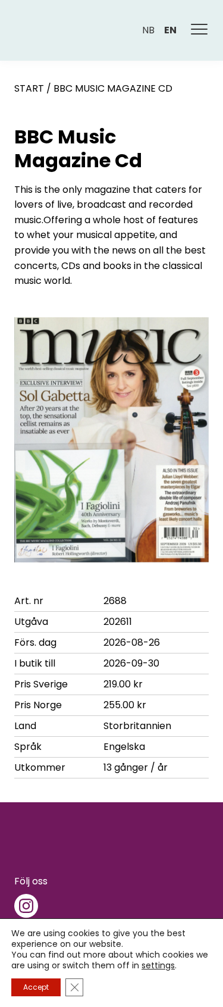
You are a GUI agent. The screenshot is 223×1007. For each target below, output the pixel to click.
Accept (36, 987)
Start (29, 88)
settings (158, 965)
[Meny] (200, 30)
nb (148, 30)
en (170, 30)
